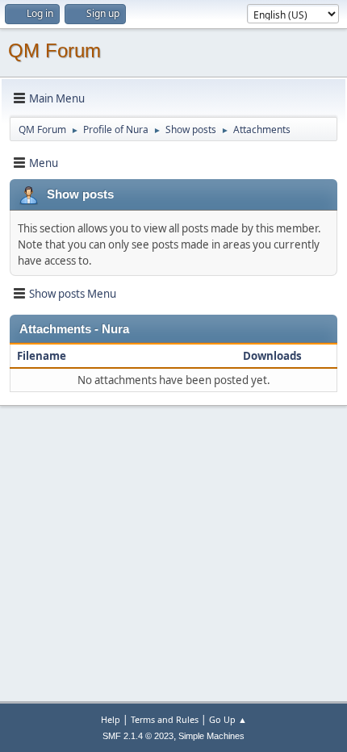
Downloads (272, 356)
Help (110, 719)
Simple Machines (211, 736)
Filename (43, 356)
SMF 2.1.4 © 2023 (138, 736)
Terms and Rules (165, 719)
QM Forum (54, 50)
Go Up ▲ (228, 719)
